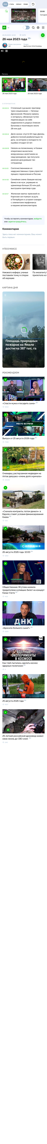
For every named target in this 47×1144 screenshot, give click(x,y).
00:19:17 (5, 194)
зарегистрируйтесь (17, 221)
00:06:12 (5, 134)
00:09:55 (5, 148)
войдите (38, 218)
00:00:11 (5, 108)
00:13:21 (5, 168)
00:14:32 (5, 180)
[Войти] (38, 27)
